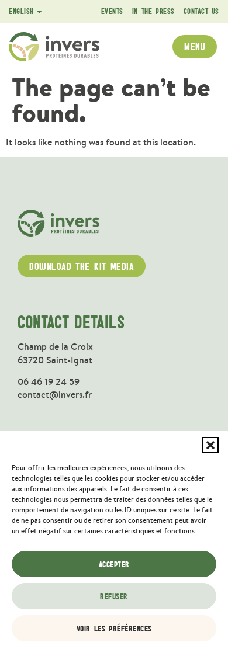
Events (112, 11)
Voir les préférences (114, 628)
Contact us (201, 11)
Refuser (114, 596)
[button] (210, 445)
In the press (153, 11)
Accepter (114, 564)
